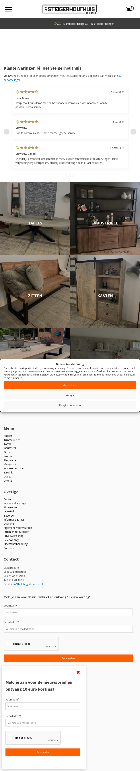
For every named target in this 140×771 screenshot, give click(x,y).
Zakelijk (8, 472)
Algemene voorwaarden (18, 527)
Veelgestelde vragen (15, 503)
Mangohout (11, 464)
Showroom (10, 507)
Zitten (7, 452)
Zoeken (8, 435)
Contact (8, 499)
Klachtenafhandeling (16, 544)
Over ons (9, 523)
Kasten (8, 456)
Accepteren (70, 384)
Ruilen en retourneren (16, 531)
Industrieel (10, 448)
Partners (9, 548)
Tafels (7, 444)
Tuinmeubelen (12, 440)
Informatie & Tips (14, 519)
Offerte (8, 480)
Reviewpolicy (11, 540)
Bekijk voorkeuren (70, 404)
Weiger (70, 394)
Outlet (7, 476)
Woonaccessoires (14, 468)
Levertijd (9, 511)
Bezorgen (9, 515)
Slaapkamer (11, 460)
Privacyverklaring (13, 535)
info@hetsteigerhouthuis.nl (27, 584)
